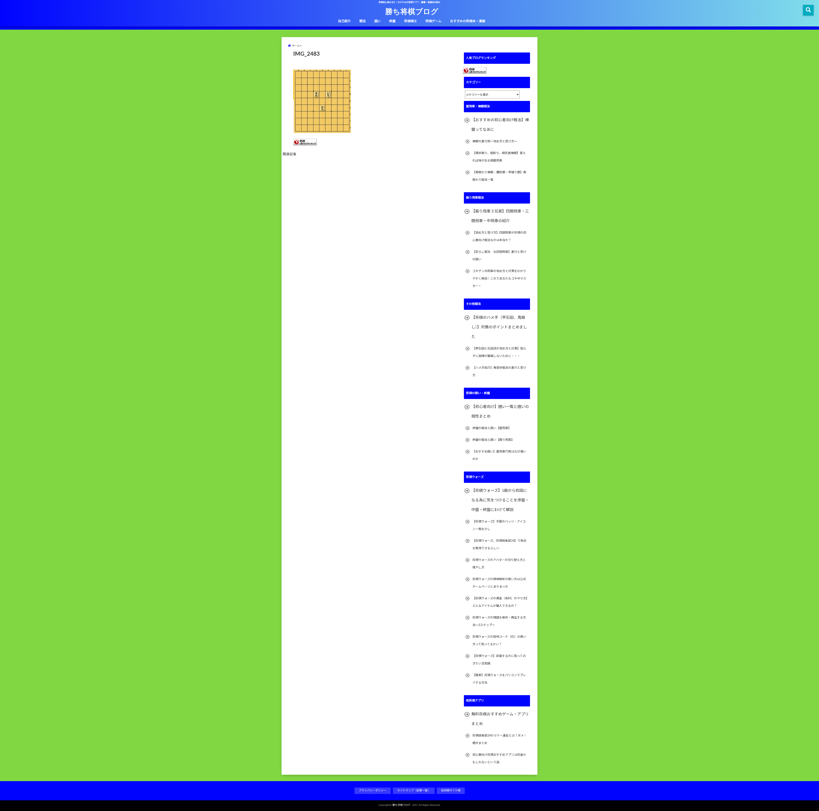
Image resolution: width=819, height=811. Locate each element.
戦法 (362, 21)
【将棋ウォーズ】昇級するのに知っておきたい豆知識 (499, 660)
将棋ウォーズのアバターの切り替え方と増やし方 (499, 564)
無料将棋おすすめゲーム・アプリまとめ (500, 719)
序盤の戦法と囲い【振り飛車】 (493, 439)
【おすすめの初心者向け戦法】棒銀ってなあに (500, 125)
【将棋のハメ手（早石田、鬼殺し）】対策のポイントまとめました (499, 327)
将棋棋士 (410, 21)
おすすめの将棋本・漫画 (467, 21)
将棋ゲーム (433, 21)
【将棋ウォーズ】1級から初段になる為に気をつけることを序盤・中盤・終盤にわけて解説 (500, 500)
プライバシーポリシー (372, 790)
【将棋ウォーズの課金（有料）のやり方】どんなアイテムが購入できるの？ (499, 602)
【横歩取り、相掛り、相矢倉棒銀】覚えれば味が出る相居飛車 (499, 157)
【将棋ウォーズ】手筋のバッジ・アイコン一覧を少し (499, 525)
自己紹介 (344, 21)
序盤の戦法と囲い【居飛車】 (491, 428)
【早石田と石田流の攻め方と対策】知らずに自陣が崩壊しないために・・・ (499, 352)
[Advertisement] (373, 207)
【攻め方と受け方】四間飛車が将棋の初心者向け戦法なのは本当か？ (499, 236)
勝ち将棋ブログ (411, 11)
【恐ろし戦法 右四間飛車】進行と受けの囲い (499, 255)
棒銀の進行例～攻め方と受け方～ (494, 141)
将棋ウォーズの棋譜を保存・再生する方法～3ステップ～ (499, 621)
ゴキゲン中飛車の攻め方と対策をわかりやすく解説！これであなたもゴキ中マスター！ (499, 279)
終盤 (392, 21)
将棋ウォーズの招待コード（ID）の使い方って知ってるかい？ (499, 640)
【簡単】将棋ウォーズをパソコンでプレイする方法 (499, 679)
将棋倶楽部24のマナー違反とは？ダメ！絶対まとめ (499, 739)
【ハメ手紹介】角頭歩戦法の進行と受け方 (499, 371)
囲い (377, 21)
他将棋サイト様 (450, 790)
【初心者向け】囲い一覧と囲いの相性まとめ (500, 411)
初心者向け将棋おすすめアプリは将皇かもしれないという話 (499, 758)
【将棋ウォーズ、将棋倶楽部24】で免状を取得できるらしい (499, 544)
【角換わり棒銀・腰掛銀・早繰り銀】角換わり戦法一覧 (499, 176)
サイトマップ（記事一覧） (413, 790)
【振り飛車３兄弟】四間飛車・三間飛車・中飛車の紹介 (500, 216)
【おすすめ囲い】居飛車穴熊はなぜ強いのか (499, 455)
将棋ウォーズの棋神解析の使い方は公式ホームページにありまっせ (499, 583)
